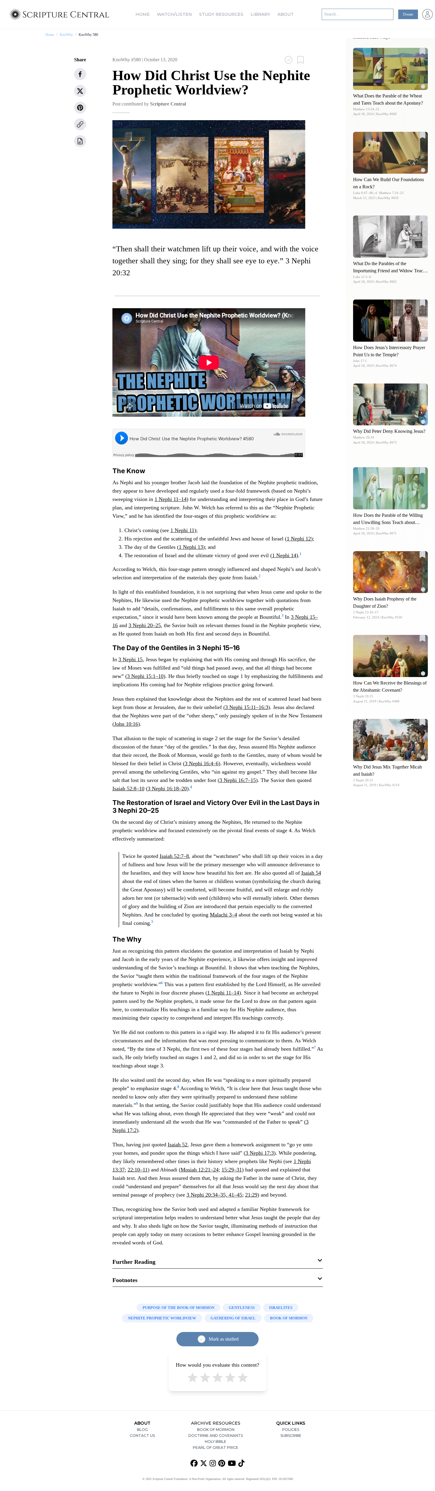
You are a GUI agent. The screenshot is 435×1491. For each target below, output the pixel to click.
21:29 (251, 1195)
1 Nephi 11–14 (171, 499)
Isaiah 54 (311, 873)
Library (260, 14)
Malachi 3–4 (223, 915)
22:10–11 (138, 1170)
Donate (408, 14)
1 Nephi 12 (299, 539)
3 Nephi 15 (130, 659)
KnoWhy (66, 35)
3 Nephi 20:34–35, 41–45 (214, 1195)
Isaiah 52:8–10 (128, 789)
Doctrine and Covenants (215, 1435)
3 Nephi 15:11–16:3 (246, 707)
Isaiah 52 (177, 1145)
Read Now (390, 68)
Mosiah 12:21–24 (200, 1170)
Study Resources (221, 14)
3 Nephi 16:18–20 (167, 789)
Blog (142, 1429)
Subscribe (290, 1435)
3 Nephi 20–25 (145, 625)
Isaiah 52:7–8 (174, 856)
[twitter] (80, 91)
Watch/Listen (174, 14)
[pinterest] (80, 108)
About (285, 14)
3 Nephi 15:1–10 (145, 676)
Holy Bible (215, 1441)
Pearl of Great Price (215, 1447)
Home (142, 14)
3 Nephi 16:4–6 (202, 763)
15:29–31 (232, 1170)
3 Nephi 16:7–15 (237, 780)
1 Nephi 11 (182, 530)
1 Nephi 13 (191, 547)
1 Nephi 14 (284, 555)
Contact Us (142, 1435)
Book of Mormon (215, 1429)
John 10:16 (126, 724)
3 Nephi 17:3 (259, 1153)
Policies (290, 1429)
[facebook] (80, 74)
